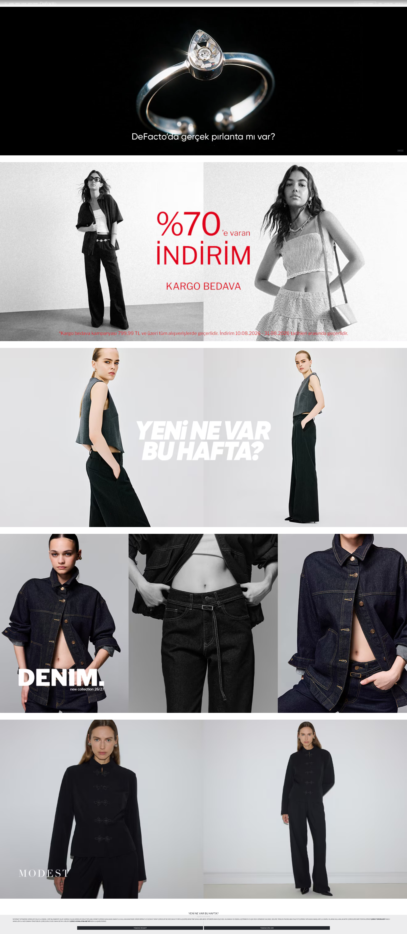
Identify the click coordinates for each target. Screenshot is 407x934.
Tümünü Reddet (140, 928)
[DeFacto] (48, 3)
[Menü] (5, 3)
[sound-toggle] (402, 151)
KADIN (11, 3)
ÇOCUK (24, 3)
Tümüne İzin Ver (267, 928)
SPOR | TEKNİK (33, 3)
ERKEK (17, 3)
